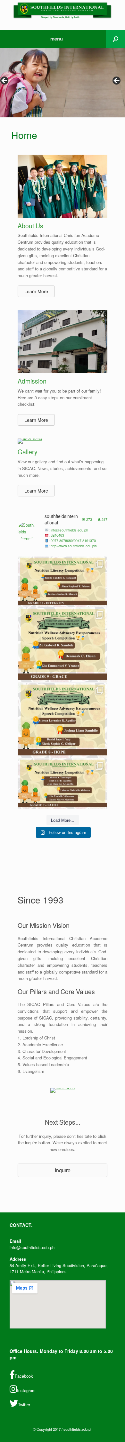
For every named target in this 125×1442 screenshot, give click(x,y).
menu (56, 38)
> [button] (117, 81)
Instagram (26, 1390)
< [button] (5, 81)
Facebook (24, 1376)
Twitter (24, 1404)
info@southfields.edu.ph (32, 1247)
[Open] (62, 582)
